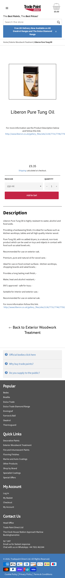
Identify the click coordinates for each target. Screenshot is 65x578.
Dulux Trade (9, 402)
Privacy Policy (25, 574)
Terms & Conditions (43, 574)
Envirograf (8, 411)
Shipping (22, 170)
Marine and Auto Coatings (15, 459)
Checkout (7, 502)
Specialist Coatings (12, 473)
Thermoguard (9, 425)
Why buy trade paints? (21, 364)
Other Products (10, 463)
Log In (6, 493)
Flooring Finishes (11, 454)
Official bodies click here (22, 355)
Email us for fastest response (16, 544)
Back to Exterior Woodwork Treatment (34, 330)
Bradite (6, 397)
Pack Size (9, 179)
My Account (8, 507)
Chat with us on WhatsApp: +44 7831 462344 (23, 547)
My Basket (8, 498)
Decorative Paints (11, 440)
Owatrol (7, 420)
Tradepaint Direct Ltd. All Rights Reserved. (30, 559)
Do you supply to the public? (24, 373)
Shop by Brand (10, 468)
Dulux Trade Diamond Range (16, 406)
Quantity (48, 179)
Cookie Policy (11, 574)
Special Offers (9, 477)
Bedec (6, 392)
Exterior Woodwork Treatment (21, 42)
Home (5, 42)
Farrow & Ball (9, 415)
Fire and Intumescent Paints (16, 450)
